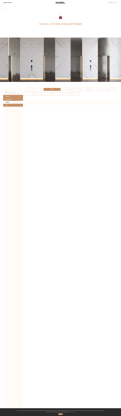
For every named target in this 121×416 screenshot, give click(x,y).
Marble (52, 89)
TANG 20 (34, 89)
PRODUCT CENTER (7, 2)
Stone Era (107, 89)
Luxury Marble (70, 89)
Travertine (89, 89)
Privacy (73, 411)
